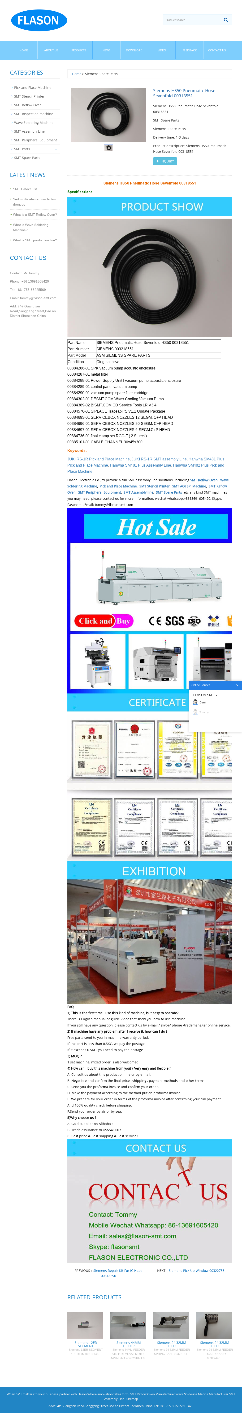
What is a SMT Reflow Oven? (35, 214)
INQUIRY (167, 161)
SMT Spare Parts (169, 492)
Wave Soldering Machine (33, 122)
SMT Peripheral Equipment (99, 492)
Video (162, 50)
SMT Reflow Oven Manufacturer (152, 1394)
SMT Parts (22, 149)
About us (51, 50)
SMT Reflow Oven (204, 480)
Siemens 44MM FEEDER (129, 1344)
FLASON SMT (203, 695)
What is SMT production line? (35, 240)
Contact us (217, 50)
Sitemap (132, 1399)
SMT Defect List (25, 189)
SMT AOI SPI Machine (189, 486)
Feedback (189, 50)
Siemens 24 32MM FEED (171, 1344)
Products (78, 50)
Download (134, 50)
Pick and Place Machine (118, 486)
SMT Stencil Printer (154, 486)
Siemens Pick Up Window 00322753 (197, 1270)
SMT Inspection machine (33, 114)
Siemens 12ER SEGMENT (86, 1344)
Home (23, 50)
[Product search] (226, 20)
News (107, 50)
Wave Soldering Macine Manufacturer (202, 1394)
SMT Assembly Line (29, 131)
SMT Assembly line (138, 492)
